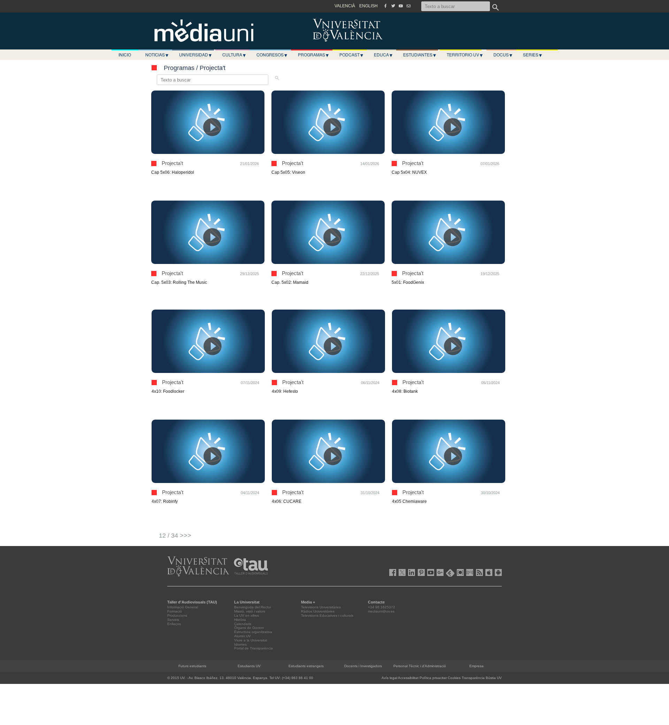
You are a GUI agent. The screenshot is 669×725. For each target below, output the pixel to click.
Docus (502, 55)
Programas (313, 55)
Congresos (271, 55)
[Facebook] (385, 5)
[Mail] (408, 5)
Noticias (156, 55)
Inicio (124, 54)
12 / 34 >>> (175, 535)
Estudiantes (419, 55)
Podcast (351, 55)
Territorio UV (465, 55)
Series (532, 55)
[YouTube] (400, 5)
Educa (383, 55)
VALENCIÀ (344, 5)
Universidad (195, 55)
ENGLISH (368, 5)
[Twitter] (393, 5)
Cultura (234, 55)
